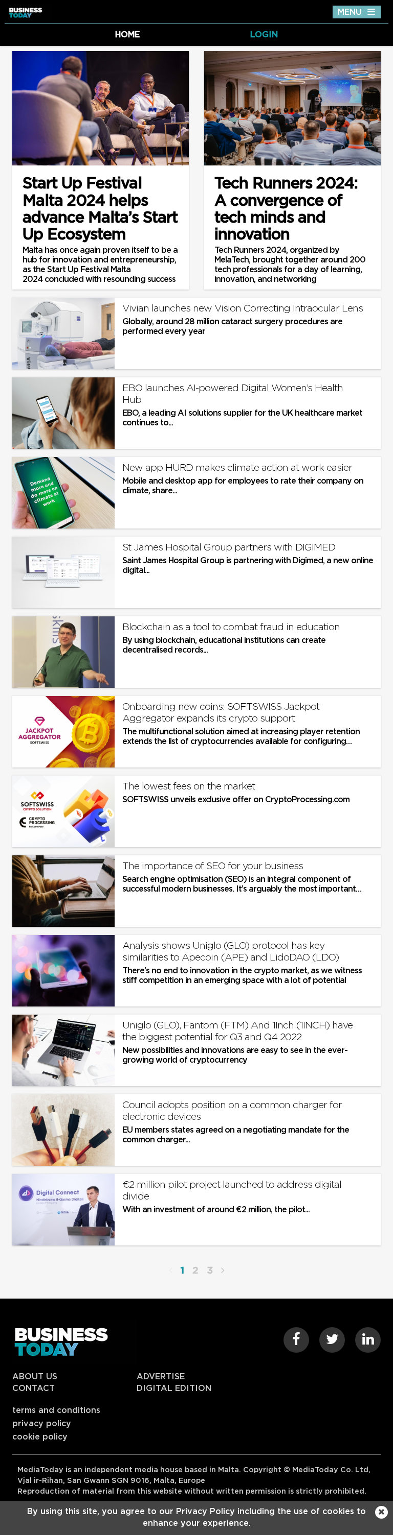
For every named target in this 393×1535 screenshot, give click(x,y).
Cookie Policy (40, 1437)
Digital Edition (174, 1388)
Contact (33, 1388)
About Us (34, 1377)
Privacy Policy (41, 1424)
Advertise (161, 1377)
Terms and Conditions (56, 1410)
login (264, 35)
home (127, 35)
